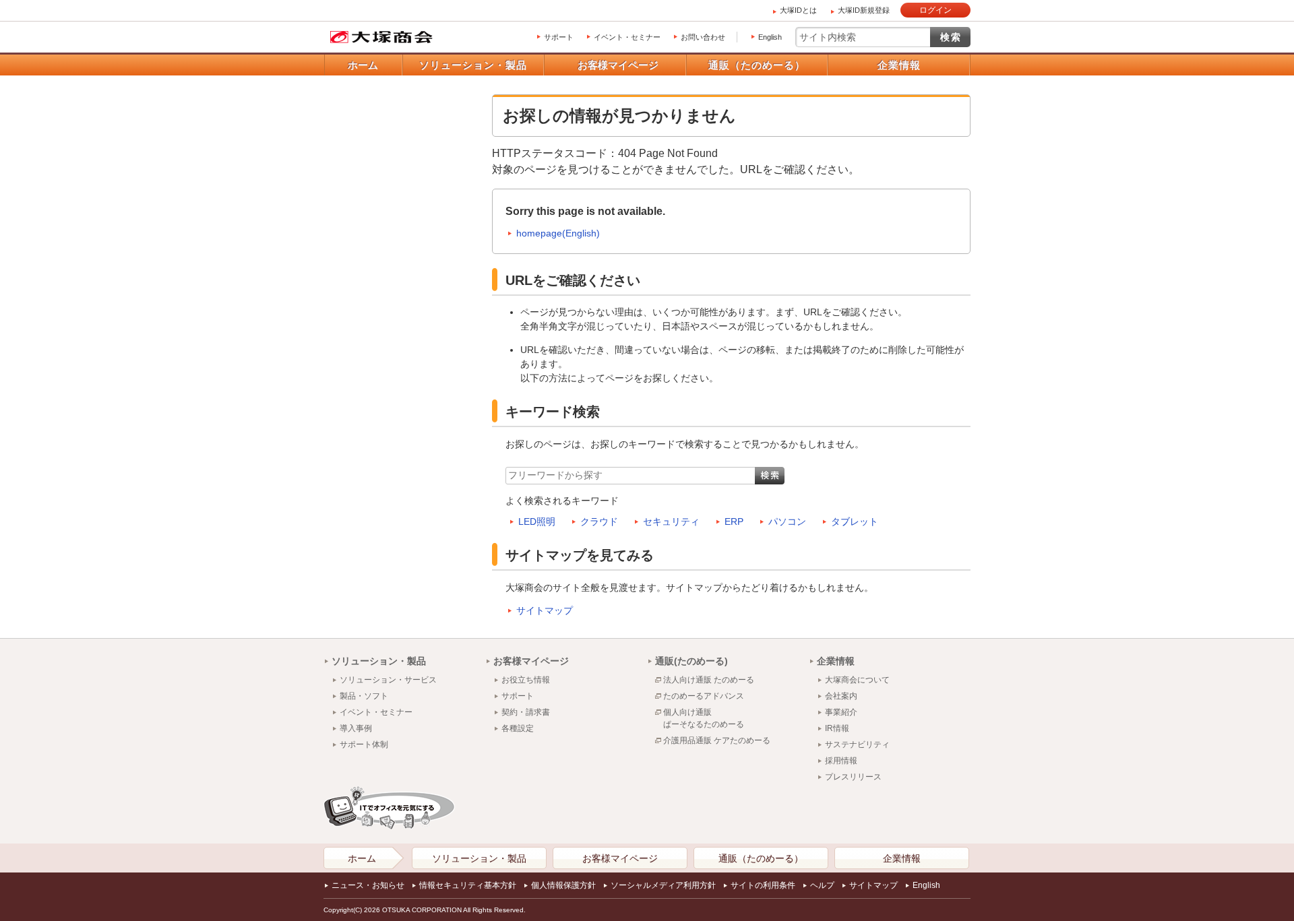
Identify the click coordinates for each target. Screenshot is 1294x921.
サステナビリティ (857, 744)
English (770, 37)
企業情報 (899, 65)
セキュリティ (671, 521)
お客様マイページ (618, 65)
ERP (734, 521)
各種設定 (517, 728)
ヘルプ (822, 885)
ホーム (363, 65)
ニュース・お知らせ (368, 885)
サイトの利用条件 (763, 885)
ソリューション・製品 (473, 65)
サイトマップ (544, 610)
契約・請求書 (525, 712)
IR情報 (837, 728)
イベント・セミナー (627, 37)
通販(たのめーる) (691, 661)
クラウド (599, 521)
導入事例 (356, 728)
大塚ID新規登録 (864, 10)
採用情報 (841, 760)
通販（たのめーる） (756, 65)
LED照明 (536, 521)
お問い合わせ (703, 37)
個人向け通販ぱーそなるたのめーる (703, 718)
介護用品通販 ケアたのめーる (716, 740)
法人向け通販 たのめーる (708, 680)
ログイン (935, 10)
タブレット (854, 521)
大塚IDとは (798, 10)
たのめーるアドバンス (703, 696)
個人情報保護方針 (563, 885)
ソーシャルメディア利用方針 (663, 885)
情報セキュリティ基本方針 (467, 885)
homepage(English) (558, 233)
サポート (559, 37)
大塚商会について (857, 680)
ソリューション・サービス (388, 680)
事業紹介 (841, 712)
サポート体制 (364, 744)
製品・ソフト (364, 696)
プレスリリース (853, 777)
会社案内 (841, 696)
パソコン (787, 521)
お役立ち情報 (525, 680)
